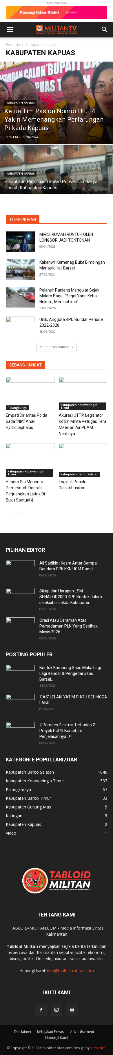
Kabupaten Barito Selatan (80, 474)
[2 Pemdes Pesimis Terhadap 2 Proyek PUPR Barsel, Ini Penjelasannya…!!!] (20, 732)
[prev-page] (9, 512)
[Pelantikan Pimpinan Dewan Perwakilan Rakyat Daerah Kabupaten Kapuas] (56, 187)
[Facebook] (41, 1010)
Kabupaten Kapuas (20, 103)
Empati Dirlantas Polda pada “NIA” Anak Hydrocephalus (26, 421)
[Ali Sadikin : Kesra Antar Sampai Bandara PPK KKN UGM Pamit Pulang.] (20, 570)
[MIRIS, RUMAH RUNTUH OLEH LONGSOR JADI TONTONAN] (20, 241)
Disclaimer (23, 1031)
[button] (10, 29)
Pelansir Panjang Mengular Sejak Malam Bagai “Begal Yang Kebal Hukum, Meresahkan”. (69, 296)
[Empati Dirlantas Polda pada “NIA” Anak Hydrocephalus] (30, 393)
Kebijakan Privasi (51, 1031)
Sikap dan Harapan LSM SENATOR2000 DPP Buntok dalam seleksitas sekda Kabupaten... (70, 597)
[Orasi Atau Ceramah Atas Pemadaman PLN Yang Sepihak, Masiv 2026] (20, 627)
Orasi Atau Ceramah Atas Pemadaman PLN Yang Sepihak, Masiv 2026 (69, 626)
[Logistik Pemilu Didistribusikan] (83, 460)
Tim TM (11, 137)
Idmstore (97, 1047)
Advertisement (82, 1031)
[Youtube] (72, 1010)
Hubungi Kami (56, 1037)
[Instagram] (56, 1010)
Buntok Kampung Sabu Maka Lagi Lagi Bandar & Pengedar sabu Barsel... (70, 673)
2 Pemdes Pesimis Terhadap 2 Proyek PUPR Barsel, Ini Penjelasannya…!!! (67, 730)
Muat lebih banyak (55, 346)
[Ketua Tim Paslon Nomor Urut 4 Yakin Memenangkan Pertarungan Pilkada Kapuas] (56, 103)
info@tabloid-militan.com (70, 970)
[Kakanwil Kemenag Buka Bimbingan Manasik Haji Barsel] (20, 269)
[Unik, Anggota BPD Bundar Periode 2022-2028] (20, 327)
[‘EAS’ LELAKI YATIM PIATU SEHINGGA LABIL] (20, 704)
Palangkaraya (18, 408)
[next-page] (18, 512)
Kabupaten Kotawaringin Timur (79, 406)
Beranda (13, 44)
